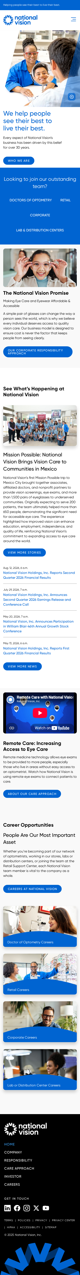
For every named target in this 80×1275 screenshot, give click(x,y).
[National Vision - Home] (20, 20)
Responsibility (18, 1160)
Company (13, 1152)
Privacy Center (63, 1220)
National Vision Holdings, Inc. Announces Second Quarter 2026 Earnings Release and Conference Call (37, 599)
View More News (22, 666)
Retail (65, 200)
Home (9, 1144)
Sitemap (51, 1227)
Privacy (41, 1220)
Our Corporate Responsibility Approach (35, 352)
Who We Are (19, 160)
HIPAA (11, 1227)
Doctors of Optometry (31, 200)
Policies (24, 1220)
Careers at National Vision (32, 889)
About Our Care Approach (32, 794)
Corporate (40, 215)
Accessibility (30, 1227)
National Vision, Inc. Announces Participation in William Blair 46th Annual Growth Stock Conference (38, 626)
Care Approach (19, 1168)
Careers (12, 1184)
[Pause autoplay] (72, 97)
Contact (13, 12)
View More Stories (24, 552)
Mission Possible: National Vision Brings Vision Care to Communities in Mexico (34, 462)
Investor (13, 1176)
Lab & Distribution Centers (40, 230)
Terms (8, 1220)
